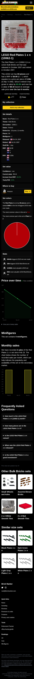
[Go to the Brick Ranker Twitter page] (2, 587)
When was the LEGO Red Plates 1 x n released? (17, 446)
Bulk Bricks (18, 14)
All (2, 638)
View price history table (10, 324)
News (3, 603)
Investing (4, 605)
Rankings (10, 14)
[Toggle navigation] (31, 2)
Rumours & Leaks (7, 611)
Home (3, 14)
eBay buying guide (7, 629)
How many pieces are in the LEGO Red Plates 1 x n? (14, 427)
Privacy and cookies (7, 617)
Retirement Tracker (7, 626)
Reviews (4, 608)
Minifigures (5, 644)
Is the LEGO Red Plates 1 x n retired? (15, 437)
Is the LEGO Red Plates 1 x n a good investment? (15, 456)
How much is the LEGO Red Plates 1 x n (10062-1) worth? (14, 417)
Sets (2, 641)
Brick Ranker (7, 584)
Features (4, 614)
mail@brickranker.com (8, 591)
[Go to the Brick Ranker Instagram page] (6, 587)
